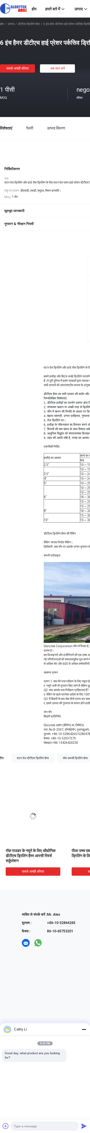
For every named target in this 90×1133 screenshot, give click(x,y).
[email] (26, 943)
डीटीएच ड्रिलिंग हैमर (29, 24)
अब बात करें (57, 68)
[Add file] (6, 1126)
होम (2, 24)
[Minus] (84, 1029)
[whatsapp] (38, 943)
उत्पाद (11, 24)
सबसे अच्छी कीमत (17, 68)
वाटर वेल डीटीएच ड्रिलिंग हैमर (33, 758)
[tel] (50, 943)
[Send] (83, 1126)
